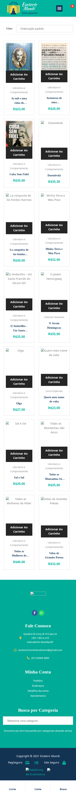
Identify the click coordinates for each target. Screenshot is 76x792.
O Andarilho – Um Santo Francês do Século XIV (19, 329)
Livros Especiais (54, 391)
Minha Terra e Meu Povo (54, 251)
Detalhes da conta (38, 690)
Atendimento (38, 696)
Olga (19, 403)
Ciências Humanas (54, 317)
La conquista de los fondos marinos (19, 252)
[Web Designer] (47, 772)
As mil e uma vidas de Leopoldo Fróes (19, 101)
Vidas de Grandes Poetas (54, 555)
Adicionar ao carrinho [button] (19, 77)
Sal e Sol (19, 477)
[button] (59, 8)
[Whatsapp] (41, 613)
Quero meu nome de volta (54, 399)
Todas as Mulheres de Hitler (19, 554)
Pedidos (38, 680)
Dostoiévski (54, 175)
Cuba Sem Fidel (19, 174)
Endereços (38, 685)
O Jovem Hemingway (54, 325)
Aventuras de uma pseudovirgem (54, 101)
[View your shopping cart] (68, 8)
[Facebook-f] (35, 613)
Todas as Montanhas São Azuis (54, 477)
